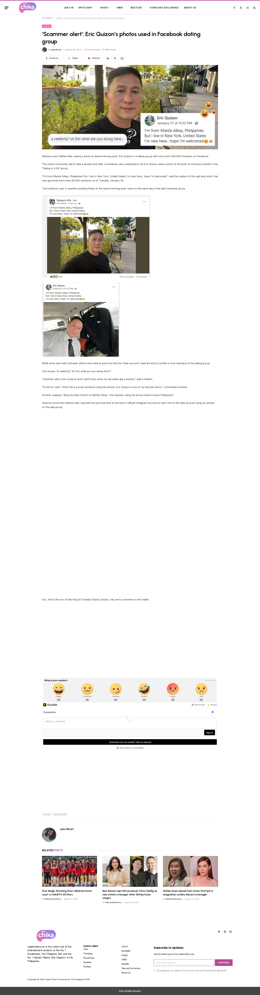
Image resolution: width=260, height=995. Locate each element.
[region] (67, 654)
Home (59, 18)
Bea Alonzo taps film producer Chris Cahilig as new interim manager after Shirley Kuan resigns (129, 894)
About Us (190, 7)
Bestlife (136, 7)
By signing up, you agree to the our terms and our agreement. (191, 970)
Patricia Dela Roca (53, 899)
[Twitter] (31, 172)
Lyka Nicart (56, 49)
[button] (6, 7)
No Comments (93, 49)
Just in (68, 7)
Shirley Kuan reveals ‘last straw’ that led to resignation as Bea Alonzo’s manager (188, 892)
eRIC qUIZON (59, 814)
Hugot (104, 7)
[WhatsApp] (31, 187)
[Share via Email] (122, 58)
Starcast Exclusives (164, 7)
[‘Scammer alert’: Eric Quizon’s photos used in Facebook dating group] (130, 107)
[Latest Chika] (31, 8)
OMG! (120, 7)
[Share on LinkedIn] (108, 58)
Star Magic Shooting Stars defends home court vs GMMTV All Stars (67, 892)
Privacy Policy (209, 970)
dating (46, 814)
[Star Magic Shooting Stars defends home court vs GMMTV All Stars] (69, 871)
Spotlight (85, 7)
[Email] (31, 195)
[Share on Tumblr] (115, 58)
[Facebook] (31, 164)
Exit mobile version (130, 990)
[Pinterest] (31, 179)
